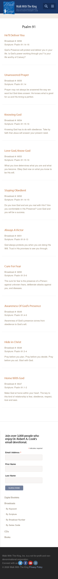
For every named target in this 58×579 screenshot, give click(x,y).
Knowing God (12, 114)
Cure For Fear (12, 266)
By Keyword (11, 508)
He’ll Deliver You (14, 35)
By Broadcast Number (15, 519)
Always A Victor (13, 230)
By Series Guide (13, 525)
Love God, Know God (17, 150)
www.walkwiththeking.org (14, 570)
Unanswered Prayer (16, 75)
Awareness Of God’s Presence (22, 306)
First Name (10, 464)
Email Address (13, 452)
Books (7, 537)
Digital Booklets (11, 497)
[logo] (20, 8)
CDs (6, 531)
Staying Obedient (15, 190)
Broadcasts (9, 503)
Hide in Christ (12, 342)
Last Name (10, 475)
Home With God (14, 378)
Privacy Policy (35, 567)
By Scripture (11, 514)
